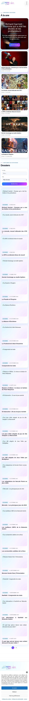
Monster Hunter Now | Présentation (13, 573)
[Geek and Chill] (7, 3)
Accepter (14, 688)
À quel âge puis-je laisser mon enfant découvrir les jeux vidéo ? (14, 642)
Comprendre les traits (9, 365)
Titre (3, 170)
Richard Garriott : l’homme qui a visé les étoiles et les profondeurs (14, 208)
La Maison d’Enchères (9, 321)
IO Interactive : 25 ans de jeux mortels (14, 411)
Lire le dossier (14, 44)
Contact (25, 699)
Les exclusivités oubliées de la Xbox (13, 551)
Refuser (14, 692)
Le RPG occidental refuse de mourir (13, 255)
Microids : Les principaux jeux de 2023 (14, 505)
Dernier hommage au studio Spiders (13, 277)
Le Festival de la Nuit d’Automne (12, 343)
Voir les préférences (14, 695)
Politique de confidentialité (17, 699)
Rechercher (14, 184)
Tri (3, 176)
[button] (27, 672)
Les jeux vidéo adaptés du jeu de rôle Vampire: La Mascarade (14, 434)
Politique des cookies (6, 699)
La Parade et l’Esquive (9, 299)
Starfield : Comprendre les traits (12, 595)
